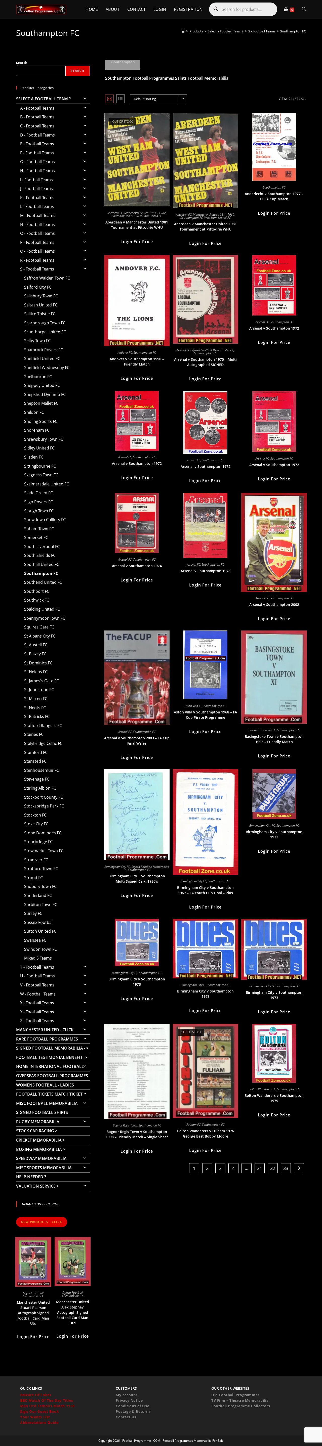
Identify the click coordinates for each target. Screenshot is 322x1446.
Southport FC (36, 591)
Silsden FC (33, 457)
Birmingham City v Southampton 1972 (274, 834)
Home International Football (50, 1066)
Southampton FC (293, 31)
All (303, 99)
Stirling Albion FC (40, 788)
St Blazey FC (35, 654)
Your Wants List (35, 1417)
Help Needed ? (31, 1177)
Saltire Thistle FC (39, 314)
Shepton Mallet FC (41, 403)
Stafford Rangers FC (43, 725)
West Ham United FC (149, 216)
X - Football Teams (37, 1003)
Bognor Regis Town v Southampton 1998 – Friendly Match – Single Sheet (137, 1134)
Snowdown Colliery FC (45, 519)
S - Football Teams (37, 269)
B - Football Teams (37, 117)
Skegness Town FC (41, 475)
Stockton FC (35, 815)
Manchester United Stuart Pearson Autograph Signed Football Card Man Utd (33, 1313)
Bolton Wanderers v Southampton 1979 (274, 1098)
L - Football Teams (37, 206)
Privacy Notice (129, 1400)
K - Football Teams (37, 197)
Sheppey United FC (42, 385)
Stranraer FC (36, 860)
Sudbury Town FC (40, 886)
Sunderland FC (38, 895)
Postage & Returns (133, 1411)
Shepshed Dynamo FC (45, 394)
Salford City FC (37, 287)
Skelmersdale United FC (46, 484)
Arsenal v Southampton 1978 (205, 570)
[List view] (120, 99)
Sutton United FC (40, 931)
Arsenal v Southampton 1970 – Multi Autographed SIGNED (205, 362)
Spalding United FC (42, 609)
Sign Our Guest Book (39, 1411)
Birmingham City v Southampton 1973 (136, 982)
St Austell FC (35, 645)
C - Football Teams (37, 126)
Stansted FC (35, 761)
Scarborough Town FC (44, 323)
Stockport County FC (43, 797)
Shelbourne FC (38, 376)
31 (259, 1168)
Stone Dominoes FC (42, 833)
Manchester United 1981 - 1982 (145, 213)
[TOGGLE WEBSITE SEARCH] (304, 9)
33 (285, 1168)
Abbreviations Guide (39, 1422)
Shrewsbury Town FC (43, 439)
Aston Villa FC (193, 706)
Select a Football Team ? (43, 99)
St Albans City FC (39, 636)
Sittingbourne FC (40, 466)
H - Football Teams (37, 170)
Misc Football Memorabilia (47, 1103)
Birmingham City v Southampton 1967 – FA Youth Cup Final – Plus (205, 890)
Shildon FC (34, 412)
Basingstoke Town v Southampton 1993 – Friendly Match (274, 739)
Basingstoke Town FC (262, 730)
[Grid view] (109, 99)
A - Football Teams (37, 108)
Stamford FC (36, 752)
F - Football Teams (37, 153)
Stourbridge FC (38, 841)
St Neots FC (35, 707)
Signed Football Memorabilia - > (212, 350)
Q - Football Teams (37, 251)
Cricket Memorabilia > (40, 1140)
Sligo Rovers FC (38, 502)
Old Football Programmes (235, 1394)
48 (296, 99)
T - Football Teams (37, 967)
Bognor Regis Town (125, 1125)
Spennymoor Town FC (44, 618)
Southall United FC (41, 564)
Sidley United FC (39, 448)
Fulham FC (193, 1124)
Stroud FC (33, 877)
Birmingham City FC (117, 867)
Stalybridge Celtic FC (43, 743)
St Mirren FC (35, 698)
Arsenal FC (183, 350)
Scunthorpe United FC (45, 332)
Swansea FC (35, 940)
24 (290, 99)
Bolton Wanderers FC (262, 1089)
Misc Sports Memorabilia (44, 1167)
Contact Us (126, 1417)
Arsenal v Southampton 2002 (274, 604)
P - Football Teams (37, 242)
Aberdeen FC (115, 213)
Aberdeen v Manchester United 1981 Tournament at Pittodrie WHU (136, 225)
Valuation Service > (37, 1186)
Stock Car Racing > (36, 1131)
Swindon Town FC (40, 949)
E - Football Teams (37, 144)
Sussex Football (39, 922)
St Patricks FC (37, 716)
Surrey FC (33, 913)
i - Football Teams (36, 180)
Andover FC (125, 352)
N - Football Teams (37, 224)
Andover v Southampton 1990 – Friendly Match (137, 361)
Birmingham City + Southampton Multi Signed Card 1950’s (136, 879)
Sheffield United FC (42, 358)
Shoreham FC (37, 430)
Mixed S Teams (38, 958)
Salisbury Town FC (41, 296)
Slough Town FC (39, 511)
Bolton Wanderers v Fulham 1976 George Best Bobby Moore (205, 1133)
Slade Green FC (38, 492)
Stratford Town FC (41, 868)
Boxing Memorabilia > (40, 1149)
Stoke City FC (36, 824)
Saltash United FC (40, 305)
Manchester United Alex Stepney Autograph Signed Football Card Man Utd (72, 1312)
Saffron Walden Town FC (47, 278)
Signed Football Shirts (42, 1112)
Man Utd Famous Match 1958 (47, 1406)
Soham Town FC (39, 528)
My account (126, 1394)
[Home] (183, 31)
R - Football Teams (37, 260)
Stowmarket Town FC (43, 850)
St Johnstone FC (39, 689)
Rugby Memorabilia (37, 1121)
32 (272, 1168)
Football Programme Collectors (240, 1406)
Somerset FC (36, 537)
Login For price (136, 241)
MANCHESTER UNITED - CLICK (44, 1029)
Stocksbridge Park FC (44, 806)
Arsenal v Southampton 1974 (137, 565)
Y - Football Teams (37, 1012)
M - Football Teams (37, 215)
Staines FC (34, 734)
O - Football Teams (37, 233)
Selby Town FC (37, 340)
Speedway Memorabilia (41, 1158)
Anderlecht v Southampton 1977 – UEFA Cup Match (274, 196)
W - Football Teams (38, 994)
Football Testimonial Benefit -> (51, 1057)
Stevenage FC (36, 779)
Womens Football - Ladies (45, 1085)
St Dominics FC (38, 663)
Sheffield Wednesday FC (46, 367)
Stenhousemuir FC (41, 770)
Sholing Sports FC (40, 421)
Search (21, 62)
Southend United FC (43, 582)
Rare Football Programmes (47, 1039)
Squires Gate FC (39, 627)
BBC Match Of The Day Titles (46, 1400)
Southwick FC (36, 600)
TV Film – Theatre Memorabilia (239, 1400)
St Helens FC (36, 671)
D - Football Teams (37, 135)
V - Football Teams (37, 985)
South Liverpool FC (42, 546)
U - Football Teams (37, 976)
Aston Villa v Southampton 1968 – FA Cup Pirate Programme (205, 715)
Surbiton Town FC (40, 904)
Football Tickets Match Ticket (49, 1094)
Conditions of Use (132, 1406)
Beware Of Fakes (35, 1394)
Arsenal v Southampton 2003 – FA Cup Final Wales (137, 741)
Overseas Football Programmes (52, 1075)
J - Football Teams (36, 188)
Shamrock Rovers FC (43, 349)
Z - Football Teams (37, 1020)
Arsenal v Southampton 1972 (274, 328)
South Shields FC (40, 555)
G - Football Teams (37, 161)
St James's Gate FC (41, 681)
